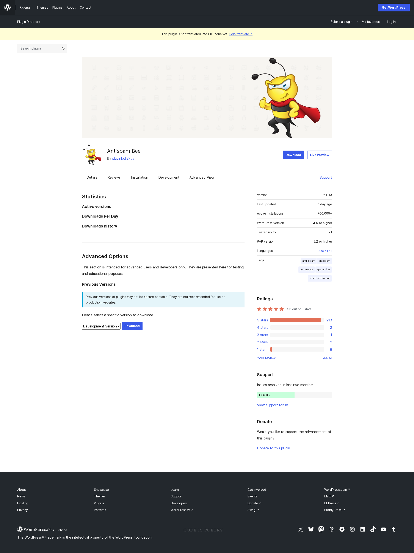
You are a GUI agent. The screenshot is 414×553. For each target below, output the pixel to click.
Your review (266, 358)
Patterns (100, 510)
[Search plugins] (63, 48)
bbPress (332, 503)
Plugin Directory (28, 21)
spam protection (319, 278)
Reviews (114, 177)
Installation (139, 177)
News (21, 496)
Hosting (22, 503)
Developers (179, 503)
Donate (255, 503)
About (21, 489)
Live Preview (319, 155)
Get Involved (257, 489)
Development (168, 177)
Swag (253, 510)
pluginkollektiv (123, 158)
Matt (329, 496)
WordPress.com (337, 489)
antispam (324, 260)
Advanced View (202, 177)
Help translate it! (240, 34)
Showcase (101, 489)
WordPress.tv (182, 510)
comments (306, 269)
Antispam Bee (124, 151)
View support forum (272, 405)
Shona (62, 530)
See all (327, 358)
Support (326, 177)
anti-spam (308, 260)
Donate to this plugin (273, 448)
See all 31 (325, 250)
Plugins (99, 503)
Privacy (22, 510)
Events (252, 496)
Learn (175, 489)
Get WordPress (394, 7)
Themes (100, 496)
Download (293, 155)
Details (91, 177)
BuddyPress (334, 510)
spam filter (323, 269)
